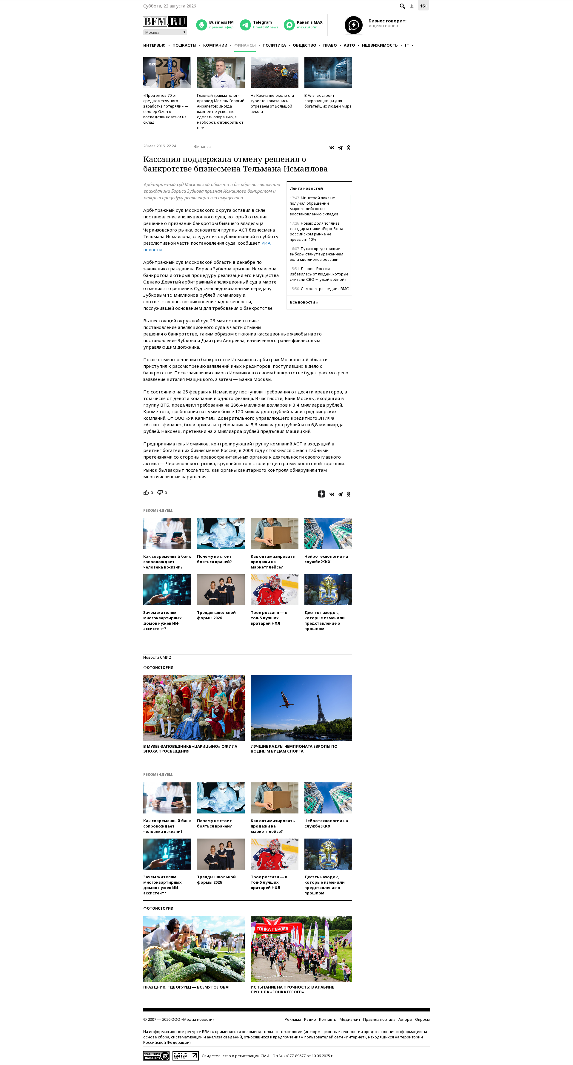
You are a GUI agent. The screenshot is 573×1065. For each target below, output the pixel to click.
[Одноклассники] (348, 147)
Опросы (422, 1019)
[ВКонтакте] (331, 147)
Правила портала (379, 1019)
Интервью (154, 45)
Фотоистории (158, 667)
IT (407, 45)
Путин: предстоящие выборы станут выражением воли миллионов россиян (316, 254)
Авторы (405, 1019)
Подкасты (184, 45)
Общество (304, 45)
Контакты (328, 1019)
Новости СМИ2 (157, 657)
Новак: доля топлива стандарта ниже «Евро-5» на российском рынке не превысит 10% (316, 231)
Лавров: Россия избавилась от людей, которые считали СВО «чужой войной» (319, 274)
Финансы (245, 45)
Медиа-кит (350, 1019)
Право (330, 45)
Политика (274, 45)
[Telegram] (340, 147)
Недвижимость (380, 45)
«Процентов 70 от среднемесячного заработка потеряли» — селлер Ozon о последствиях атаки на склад (166, 109)
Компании (215, 45)
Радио (310, 1019)
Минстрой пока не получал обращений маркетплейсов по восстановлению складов (314, 206)
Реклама (293, 1019)
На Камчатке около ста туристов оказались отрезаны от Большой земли (272, 103)
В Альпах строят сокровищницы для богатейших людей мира (328, 101)
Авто (349, 45)
